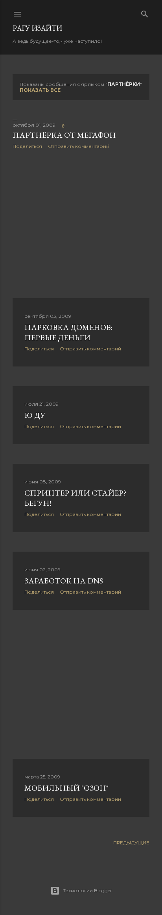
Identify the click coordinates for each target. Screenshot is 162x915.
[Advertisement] (81, 224)
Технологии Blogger (87, 890)
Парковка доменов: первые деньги (68, 332)
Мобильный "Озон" (66, 788)
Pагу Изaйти (37, 28)
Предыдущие (131, 843)
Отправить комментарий (78, 146)
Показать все (40, 90)
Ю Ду (34, 415)
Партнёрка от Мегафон (64, 135)
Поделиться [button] (27, 146)
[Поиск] (144, 12)
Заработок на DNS (63, 581)
